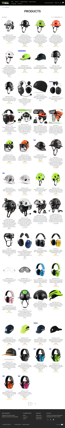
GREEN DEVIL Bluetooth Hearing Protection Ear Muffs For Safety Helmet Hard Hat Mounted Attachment (24, 101)
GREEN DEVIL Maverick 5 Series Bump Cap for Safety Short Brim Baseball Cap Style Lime (24, 340)
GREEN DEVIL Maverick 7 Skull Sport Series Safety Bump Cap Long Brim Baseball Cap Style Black (56, 340)
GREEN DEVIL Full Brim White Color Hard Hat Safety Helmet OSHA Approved (24, 191)
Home (3, 7)
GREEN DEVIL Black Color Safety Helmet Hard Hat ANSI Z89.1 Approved (56, 68)
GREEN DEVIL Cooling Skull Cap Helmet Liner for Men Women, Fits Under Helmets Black (40, 97)
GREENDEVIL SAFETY (25, 35)
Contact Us (20, 3)
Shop (12, 1)
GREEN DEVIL (24, 98)
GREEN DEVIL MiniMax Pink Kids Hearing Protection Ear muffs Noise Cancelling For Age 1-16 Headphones (25, 394)
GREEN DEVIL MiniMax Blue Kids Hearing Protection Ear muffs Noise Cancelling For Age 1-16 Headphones (40, 367)
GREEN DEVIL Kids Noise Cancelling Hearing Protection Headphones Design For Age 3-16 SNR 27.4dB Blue (40, 281)
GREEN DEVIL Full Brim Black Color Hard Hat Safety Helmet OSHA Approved (40, 157)
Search (24, 415)
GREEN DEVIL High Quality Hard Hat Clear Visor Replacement (9, 280)
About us (16, 1)
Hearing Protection (24, 1)
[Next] (35, 403)
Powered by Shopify (25, 424)
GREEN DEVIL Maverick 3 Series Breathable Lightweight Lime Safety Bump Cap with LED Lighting (56, 305)
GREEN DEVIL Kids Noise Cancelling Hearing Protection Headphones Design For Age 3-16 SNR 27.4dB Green (56, 281)
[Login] (60, 2)
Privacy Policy (38, 418)
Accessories (13, 3)
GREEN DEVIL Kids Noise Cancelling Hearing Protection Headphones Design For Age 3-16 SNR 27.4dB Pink (9, 308)
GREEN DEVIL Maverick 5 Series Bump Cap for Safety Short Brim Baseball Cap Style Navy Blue (40, 340)
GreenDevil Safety (40, 94)
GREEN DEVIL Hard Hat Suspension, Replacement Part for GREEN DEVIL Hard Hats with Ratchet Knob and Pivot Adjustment (9, 252)
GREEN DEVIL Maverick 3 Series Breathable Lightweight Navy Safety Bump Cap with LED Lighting (9, 340)
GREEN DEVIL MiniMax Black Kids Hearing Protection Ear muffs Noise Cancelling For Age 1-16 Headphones (25, 367)
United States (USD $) (49, 2)
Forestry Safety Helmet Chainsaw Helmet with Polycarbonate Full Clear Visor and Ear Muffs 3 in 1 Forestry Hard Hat (9, 38)
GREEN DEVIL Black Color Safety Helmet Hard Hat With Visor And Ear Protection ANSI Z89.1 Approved (9, 99)
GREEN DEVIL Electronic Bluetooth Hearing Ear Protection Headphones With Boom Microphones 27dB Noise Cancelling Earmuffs (9, 130)
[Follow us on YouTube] (53, 419)
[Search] (58, 2)
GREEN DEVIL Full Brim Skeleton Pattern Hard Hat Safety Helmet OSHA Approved (9, 191)
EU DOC (24, 418)
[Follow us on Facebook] (47, 419)
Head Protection (32, 1)
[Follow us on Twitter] (50, 419)
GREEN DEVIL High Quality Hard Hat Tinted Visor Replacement (25, 280)
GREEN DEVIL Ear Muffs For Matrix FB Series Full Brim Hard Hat (56, 98)
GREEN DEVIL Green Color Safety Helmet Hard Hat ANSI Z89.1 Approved (40, 191)
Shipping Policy (39, 417)
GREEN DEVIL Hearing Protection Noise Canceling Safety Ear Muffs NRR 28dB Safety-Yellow (55, 251)
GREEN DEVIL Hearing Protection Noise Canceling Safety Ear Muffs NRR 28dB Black (40, 251)
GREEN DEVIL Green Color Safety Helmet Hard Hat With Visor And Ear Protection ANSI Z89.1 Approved (56, 191)
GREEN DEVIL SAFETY (9, 35)
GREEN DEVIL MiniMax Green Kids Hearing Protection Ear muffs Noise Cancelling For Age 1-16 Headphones (56, 367)
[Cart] (62, 2)
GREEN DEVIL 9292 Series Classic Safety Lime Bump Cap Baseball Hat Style (25, 68)
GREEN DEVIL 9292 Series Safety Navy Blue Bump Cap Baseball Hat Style (40, 68)
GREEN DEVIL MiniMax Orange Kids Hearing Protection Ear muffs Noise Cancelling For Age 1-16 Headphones (9, 394)
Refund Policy (38, 415)
